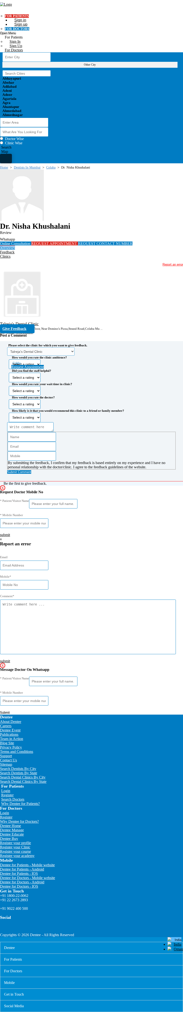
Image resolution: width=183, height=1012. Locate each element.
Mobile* (5, 576)
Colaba (51, 167)
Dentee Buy (9, 839)
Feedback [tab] (7, 252)
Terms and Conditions (16, 752)
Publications (9, 734)
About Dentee (10, 722)
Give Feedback (14, 329)
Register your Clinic (15, 847)
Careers (5, 726)
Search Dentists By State (18, 773)
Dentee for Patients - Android (22, 869)
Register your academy (17, 856)
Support (6, 756)
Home (4, 167)
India (177, 944)
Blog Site (7, 743)
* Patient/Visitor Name (14, 501)
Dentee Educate (12, 834)
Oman (178, 949)
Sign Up (16, 46)
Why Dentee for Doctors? (19, 821)
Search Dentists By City (18, 769)
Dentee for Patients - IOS (19, 874)
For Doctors (14, 50)
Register (7, 795)
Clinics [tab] (5, 256)
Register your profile (15, 843)
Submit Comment (19, 472)
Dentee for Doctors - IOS (19, 886)
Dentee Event (10, 730)
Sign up (20, 24)
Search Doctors (12, 799)
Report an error (173, 264)
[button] (91, 407)
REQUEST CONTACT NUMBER (105, 244)
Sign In (15, 41)
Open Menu (8, 33)
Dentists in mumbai (27, 167)
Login (5, 791)
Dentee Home (10, 826)
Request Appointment (27, 367)
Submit (5, 712)
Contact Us (8, 760)
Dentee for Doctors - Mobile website (27, 878)
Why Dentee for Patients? (20, 804)
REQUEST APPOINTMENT (54, 244)
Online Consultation (15, 244)
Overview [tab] (7, 248)
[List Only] (6, 158)
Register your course (15, 851)
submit (5, 535)
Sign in (20, 20)
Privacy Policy (11, 747)
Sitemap (6, 764)
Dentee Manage (12, 830)
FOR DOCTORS (17, 29)
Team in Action (11, 739)
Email (4, 557)
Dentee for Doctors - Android (22, 882)
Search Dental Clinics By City (23, 777)
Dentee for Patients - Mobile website (27, 865)
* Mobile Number (11, 515)
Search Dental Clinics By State (23, 782)
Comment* (7, 596)
